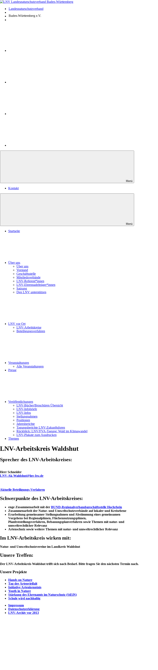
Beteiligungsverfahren (30, 331)
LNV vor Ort (17, 323)
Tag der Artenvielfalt (22, 583)
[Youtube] (39, 50)
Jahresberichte (25, 424)
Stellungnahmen (26, 416)
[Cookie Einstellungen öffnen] (31, 647)
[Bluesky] (39, 145)
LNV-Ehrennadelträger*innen (35, 284)
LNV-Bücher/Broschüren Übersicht (39, 405)
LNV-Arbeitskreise (28, 327)
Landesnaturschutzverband (26, 8)
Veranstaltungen (18, 362)
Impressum (16, 605)
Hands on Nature (20, 580)
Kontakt (13, 188)
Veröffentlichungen (20, 401)
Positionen (23, 420)
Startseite (14, 231)
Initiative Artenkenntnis (24, 587)
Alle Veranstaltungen (30, 366)
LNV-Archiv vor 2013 (23, 612)
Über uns (14, 262)
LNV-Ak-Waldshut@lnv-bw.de (21, 475)
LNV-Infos (23, 412)
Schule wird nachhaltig (24, 598)
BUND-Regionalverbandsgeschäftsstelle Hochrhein (86, 507)
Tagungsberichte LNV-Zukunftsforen (40, 427)
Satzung (21, 288)
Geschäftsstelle (26, 273)
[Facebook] (39, 113)
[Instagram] (39, 82)
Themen (13, 438)
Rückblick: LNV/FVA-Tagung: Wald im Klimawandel (51, 431)
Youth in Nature (19, 591)
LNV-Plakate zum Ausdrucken (36, 435)
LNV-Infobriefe (26, 409)
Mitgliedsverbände (28, 277)
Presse (12, 370)
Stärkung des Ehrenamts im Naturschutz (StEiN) (42, 594)
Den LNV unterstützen (31, 292)
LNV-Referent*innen (30, 281)
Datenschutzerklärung (24, 609)
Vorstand (22, 270)
